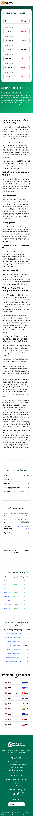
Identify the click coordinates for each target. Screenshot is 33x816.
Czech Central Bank (13, 654)
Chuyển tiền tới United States (16, 762)
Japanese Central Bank (13, 662)
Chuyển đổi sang (9, 27)
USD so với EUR (25, 493)
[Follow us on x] (14, 793)
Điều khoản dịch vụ (16, 813)
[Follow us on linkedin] (23, 793)
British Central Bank (13, 642)
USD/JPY (8, 601)
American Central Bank (13, 634)
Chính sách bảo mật (26, 813)
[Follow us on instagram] (18, 793)
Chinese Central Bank (13, 650)
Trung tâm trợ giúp (5, 813)
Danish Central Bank (13, 658)
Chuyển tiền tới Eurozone (16, 770)
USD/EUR (7, 581)
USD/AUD (7, 597)
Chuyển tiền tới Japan (16, 773)
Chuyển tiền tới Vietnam (16, 767)
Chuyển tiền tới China (16, 776)
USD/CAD (7, 593)
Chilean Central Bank (13, 646)
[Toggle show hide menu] (30, 3)
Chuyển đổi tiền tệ (16, 786)
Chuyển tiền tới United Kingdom (16, 765)
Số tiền (6, 17)
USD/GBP (7, 585)
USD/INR (8, 605)
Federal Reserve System (23, 527)
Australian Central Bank (13, 638)
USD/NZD (7, 609)
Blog (16, 783)
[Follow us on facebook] (9, 793)
